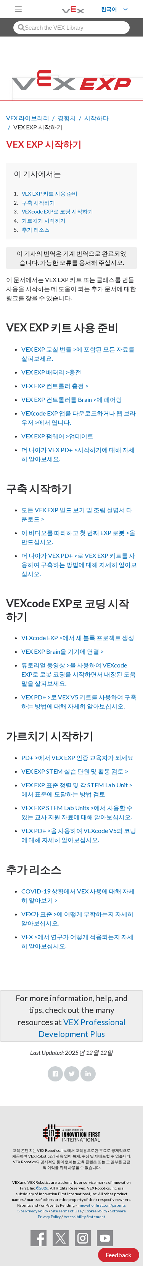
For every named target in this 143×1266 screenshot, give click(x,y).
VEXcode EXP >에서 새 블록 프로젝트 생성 (77, 637)
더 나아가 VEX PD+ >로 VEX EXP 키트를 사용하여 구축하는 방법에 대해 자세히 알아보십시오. (79, 564)
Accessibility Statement (84, 1216)
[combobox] (71, 27)
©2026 (42, 1188)
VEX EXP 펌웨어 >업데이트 (57, 436)
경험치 (67, 117)
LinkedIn (88, 1073)
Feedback (119, 1254)
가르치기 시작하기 (44, 221)
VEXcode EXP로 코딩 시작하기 (57, 212)
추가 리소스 (36, 230)
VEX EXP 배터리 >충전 (51, 372)
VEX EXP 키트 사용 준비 (49, 194)
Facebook (55, 1073)
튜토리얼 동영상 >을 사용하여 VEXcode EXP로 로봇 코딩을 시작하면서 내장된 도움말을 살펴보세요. (78, 674)
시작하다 (96, 117)
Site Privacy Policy (33, 1211)
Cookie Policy (96, 1211)
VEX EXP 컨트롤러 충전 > (54, 385)
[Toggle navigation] (18, 9)
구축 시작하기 (38, 203)
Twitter (71, 1073)
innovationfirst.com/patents (101, 1205)
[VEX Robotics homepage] (64, 9)
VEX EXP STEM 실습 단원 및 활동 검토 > (74, 771)
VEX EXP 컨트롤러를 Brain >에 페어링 (71, 399)
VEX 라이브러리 (27, 117)
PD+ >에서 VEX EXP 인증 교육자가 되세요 (77, 757)
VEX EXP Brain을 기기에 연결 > (62, 651)
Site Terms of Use (66, 1211)
